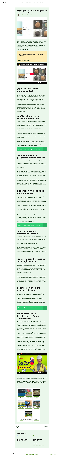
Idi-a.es (4, 2)
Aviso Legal (57, 452)
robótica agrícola (20, 443)
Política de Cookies (53, 454)
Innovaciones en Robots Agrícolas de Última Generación (22, 441)
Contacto (41, 2)
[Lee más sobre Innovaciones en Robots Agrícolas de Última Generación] (24, 436)
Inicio (22, 2)
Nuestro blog (36, 2)
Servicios (30, 2)
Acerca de (26, 2)
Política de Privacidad (50, 452)
